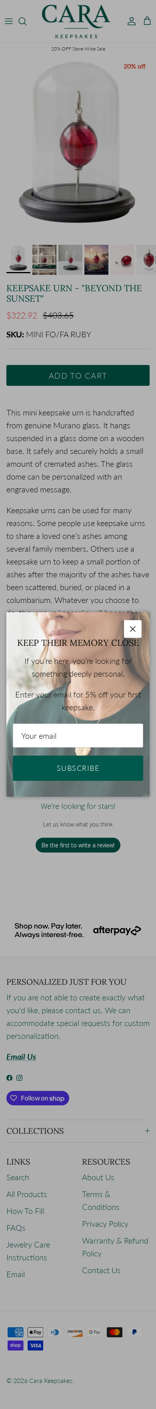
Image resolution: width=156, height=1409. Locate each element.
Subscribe (78, 768)
